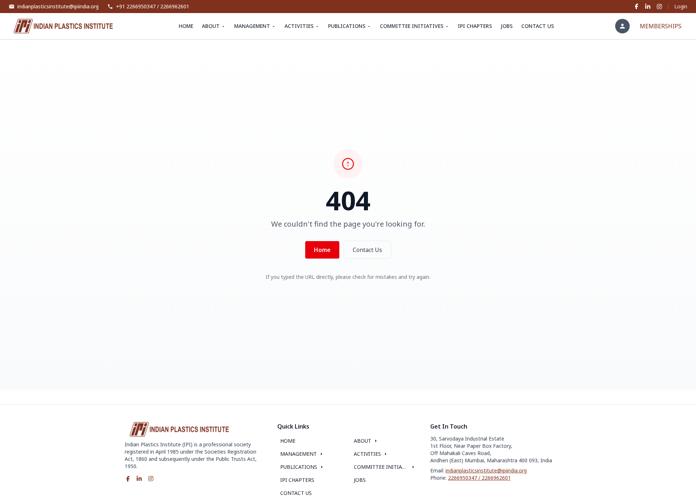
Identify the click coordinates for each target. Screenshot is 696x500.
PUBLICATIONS (346, 25)
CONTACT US (537, 25)
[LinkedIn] (648, 6)
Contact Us (367, 250)
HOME (186, 25)
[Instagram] (659, 6)
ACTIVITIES (299, 25)
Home (322, 250)
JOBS (507, 25)
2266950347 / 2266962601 (479, 477)
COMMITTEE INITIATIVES (411, 25)
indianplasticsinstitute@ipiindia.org (486, 470)
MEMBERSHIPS (661, 26)
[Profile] (622, 26)
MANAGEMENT (252, 25)
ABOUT (211, 25)
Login (680, 6)
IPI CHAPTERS (475, 25)
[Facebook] (636, 6)
